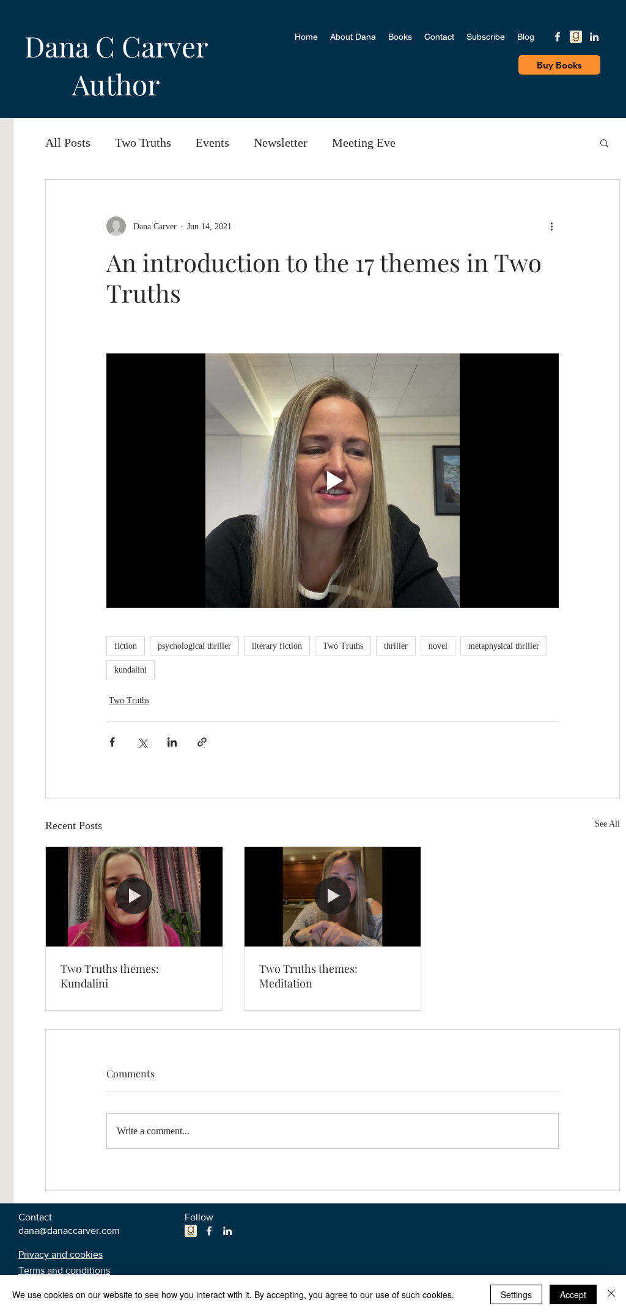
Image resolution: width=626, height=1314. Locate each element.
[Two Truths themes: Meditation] (333, 896)
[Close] (611, 1294)
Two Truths (143, 142)
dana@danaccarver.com (69, 1230)
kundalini (130, 669)
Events (212, 142)
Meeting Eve (364, 142)
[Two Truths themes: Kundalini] (134, 896)
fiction (125, 646)
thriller (396, 646)
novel (438, 646)
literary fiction (277, 646)
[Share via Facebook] (112, 742)
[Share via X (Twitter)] (142, 742)
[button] (604, 142)
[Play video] (332, 480)
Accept (573, 1294)
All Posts (67, 142)
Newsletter (280, 142)
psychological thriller (194, 646)
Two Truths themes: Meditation (308, 976)
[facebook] (557, 37)
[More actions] (551, 226)
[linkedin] (594, 37)
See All (607, 824)
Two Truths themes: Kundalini (110, 976)
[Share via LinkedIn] (172, 742)
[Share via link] (202, 742)
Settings (516, 1294)
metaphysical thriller (503, 646)
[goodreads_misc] (576, 37)
